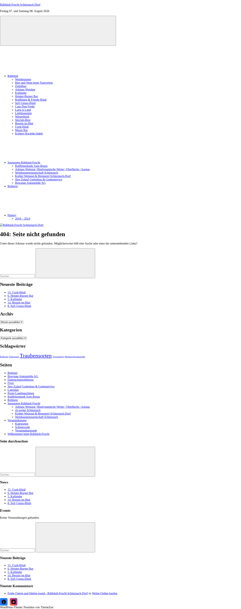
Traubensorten (36, 355)
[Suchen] (65, 263)
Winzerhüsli (22, 116)
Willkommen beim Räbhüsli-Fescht (28, 433)
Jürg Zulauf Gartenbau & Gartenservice (38, 179)
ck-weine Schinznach (27, 410)
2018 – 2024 (22, 218)
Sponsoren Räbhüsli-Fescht (24, 162)
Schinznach (14, 357)
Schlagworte (22, 427)
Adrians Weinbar (25, 89)
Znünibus (20, 86)
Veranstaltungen (17, 420)
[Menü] (58, 31)
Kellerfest (4, 357)
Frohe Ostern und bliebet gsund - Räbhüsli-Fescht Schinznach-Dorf (48, 593)
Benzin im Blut (24, 123)
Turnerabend (58, 357)
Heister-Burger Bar (26, 96)
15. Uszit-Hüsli (17, 292)
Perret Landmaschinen (21, 393)
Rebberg (13, 186)
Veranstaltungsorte (26, 430)
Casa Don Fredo (25, 106)
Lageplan (13, 389)
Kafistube (21, 92)
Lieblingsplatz (23, 113)
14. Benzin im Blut (19, 302)
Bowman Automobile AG (30, 182)
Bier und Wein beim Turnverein (34, 82)
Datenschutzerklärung (21, 379)
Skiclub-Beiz (23, 120)
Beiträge (13, 373)
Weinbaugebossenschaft (75, 357)
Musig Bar (21, 130)
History (12, 215)
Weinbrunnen (23, 79)
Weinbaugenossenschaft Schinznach (36, 172)
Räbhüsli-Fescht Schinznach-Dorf (20, 4)
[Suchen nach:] (18, 276)
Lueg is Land (23, 109)
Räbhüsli (13, 76)
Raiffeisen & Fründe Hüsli (31, 99)
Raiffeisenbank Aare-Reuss (31, 165)
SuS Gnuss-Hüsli (25, 103)
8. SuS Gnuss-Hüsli (19, 306)
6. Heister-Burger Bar (20, 295)
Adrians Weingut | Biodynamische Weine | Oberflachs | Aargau (52, 169)
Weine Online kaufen (104, 593)
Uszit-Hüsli (22, 126)
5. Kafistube (15, 299)
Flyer (11, 383)
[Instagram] (13, 602)
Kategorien (21, 423)
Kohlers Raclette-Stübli (29, 133)
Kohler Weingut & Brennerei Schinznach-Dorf (43, 176)
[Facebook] (4, 602)
